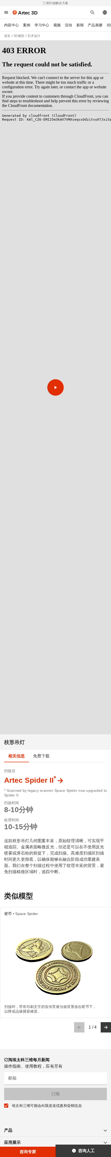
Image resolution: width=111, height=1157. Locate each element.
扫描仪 (9, 771)
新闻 (80, 25)
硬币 (8, 914)
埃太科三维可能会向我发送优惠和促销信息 (47, 1106)
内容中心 (11, 25)
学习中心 (42, 25)
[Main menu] (6, 12)
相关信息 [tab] (16, 756)
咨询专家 (28, 1152)
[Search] (92, 12)
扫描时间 (11, 803)
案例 (26, 25)
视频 (57, 25)
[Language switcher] (105, 12)
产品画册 (95, 25)
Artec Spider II (30, 780)
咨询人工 (86, 1150)
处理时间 (11, 820)
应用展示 (12, 1142)
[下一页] (106, 1027)
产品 (8, 1130)
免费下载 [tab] (41, 756)
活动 (68, 25)
